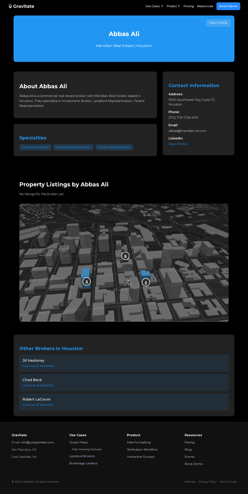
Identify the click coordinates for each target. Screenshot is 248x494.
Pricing (188, 6)
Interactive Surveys (140, 457)
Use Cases (154, 6)
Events (190, 457)
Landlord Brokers (82, 456)
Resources (205, 6)
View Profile (178, 144)
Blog (188, 449)
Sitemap (190, 481)
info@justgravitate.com (37, 442)
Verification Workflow (142, 449)
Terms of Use (228, 481)
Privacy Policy (207, 481)
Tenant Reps (78, 442)
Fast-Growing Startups (86, 449)
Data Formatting (139, 442)
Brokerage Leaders (83, 463)
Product (173, 6)
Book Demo (228, 6)
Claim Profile (218, 23)
